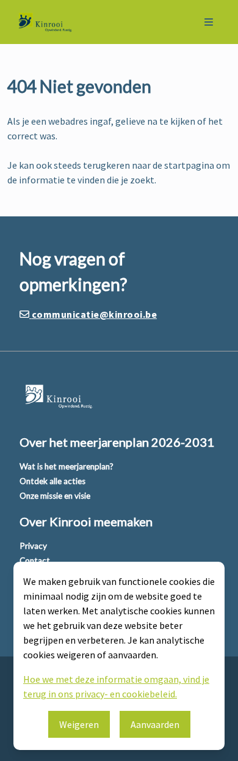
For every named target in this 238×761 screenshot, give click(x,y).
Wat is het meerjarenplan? (67, 466)
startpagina (189, 165)
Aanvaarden (155, 724)
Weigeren (79, 724)
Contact (35, 560)
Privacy (33, 546)
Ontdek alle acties (52, 481)
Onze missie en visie (55, 496)
